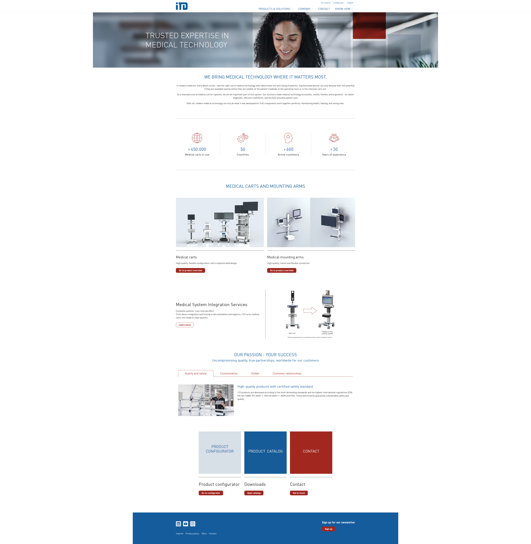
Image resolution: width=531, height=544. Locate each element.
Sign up (328, 529)
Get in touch (299, 493)
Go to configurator (211, 493)
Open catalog (254, 493)
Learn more (185, 324)
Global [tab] (255, 373)
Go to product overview (190, 270)
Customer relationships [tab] (287, 373)
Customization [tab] (229, 373)
